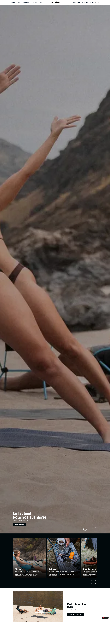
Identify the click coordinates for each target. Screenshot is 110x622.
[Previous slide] (85, 529)
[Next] (95, 582)
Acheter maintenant (75, 614)
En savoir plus (19, 524)
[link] (42, 2)
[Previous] (91, 582)
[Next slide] (95, 529)
